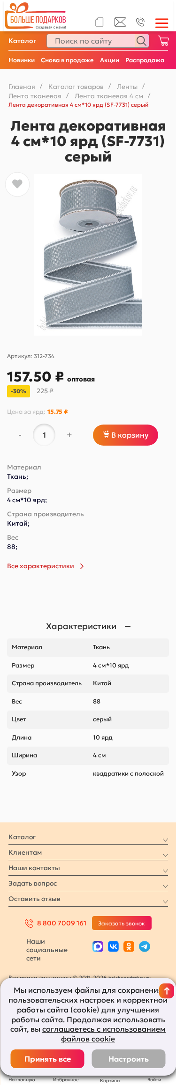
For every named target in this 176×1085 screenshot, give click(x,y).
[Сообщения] (120, 24)
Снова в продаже (67, 60)
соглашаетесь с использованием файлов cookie (104, 1033)
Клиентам (25, 852)
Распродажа (144, 60)
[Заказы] (99, 22)
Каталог (22, 41)
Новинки (21, 60)
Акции (109, 60)
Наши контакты (34, 868)
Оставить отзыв (34, 898)
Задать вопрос (32, 883)
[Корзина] (163, 40)
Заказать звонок (121, 923)
